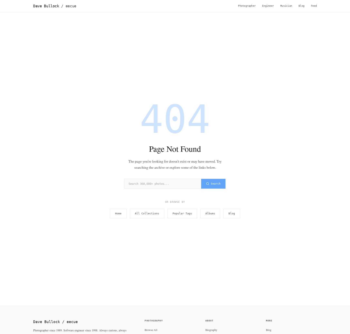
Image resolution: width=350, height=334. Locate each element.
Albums (210, 213)
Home (118, 213)
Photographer (247, 5)
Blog (301, 5)
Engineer (268, 5)
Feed (314, 5)
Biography (211, 330)
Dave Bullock (54, 6)
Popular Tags (182, 213)
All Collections (147, 213)
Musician (286, 5)
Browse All (151, 330)
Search (216, 183)
